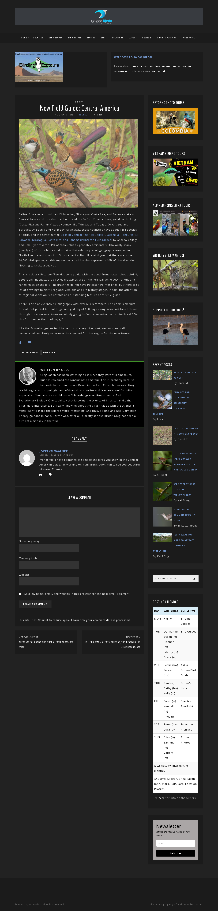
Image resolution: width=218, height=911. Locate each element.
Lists (104, 37)
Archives (38, 37)
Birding (91, 37)
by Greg (83, 114)
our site (137, 66)
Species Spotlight (166, 37)
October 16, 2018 (64, 114)
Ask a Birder (56, 37)
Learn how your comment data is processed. (100, 620)
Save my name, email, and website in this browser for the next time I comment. (77, 594)
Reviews (146, 37)
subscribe (184, 66)
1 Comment (98, 114)
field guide (49, 352)
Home (24, 37)
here (161, 798)
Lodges (133, 37)
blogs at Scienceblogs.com (77, 395)
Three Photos (189, 37)
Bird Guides (74, 37)
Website (24, 574)
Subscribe (175, 853)
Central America (30, 352)
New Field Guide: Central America (79, 108)
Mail (28, 558)
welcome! (158, 71)
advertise (169, 66)
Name (29, 541)
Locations (117, 37)
